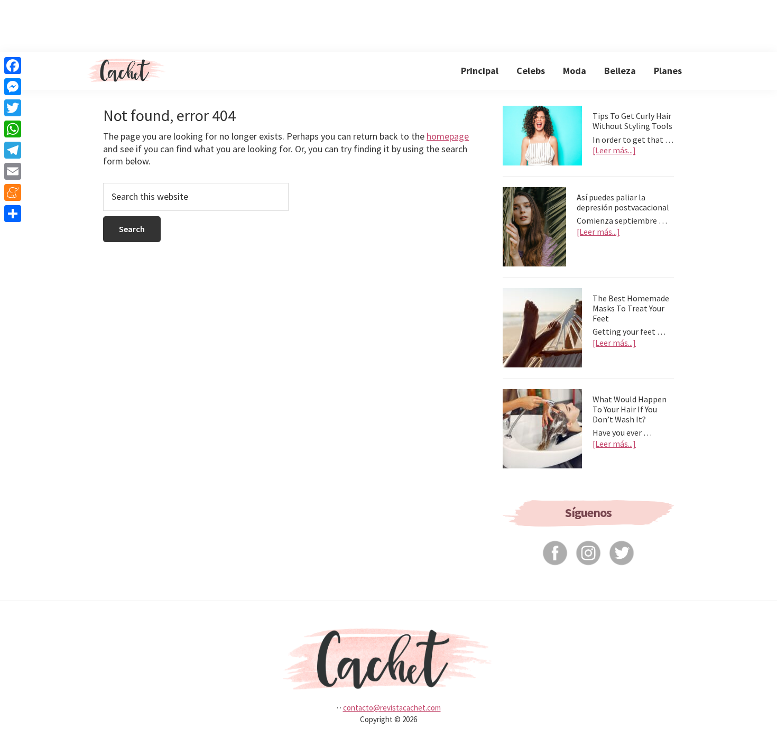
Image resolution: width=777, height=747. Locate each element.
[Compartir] (12, 213)
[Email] (12, 171)
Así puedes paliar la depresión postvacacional (623, 202)
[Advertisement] (388, 24)
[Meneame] (12, 192)
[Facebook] (12, 65)
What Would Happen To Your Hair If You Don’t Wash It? (630, 409)
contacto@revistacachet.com (392, 708)
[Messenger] (12, 86)
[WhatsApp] (12, 129)
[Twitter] (12, 107)
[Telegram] (12, 150)
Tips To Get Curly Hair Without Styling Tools (632, 120)
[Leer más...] (614, 150)
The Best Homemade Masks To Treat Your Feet (631, 308)
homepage (448, 136)
